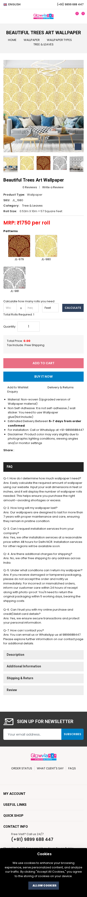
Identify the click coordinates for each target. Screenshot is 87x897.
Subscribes (72, 734)
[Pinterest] (37, 777)
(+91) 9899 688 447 (32, 839)
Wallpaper (32, 40)
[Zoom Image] (78, 146)
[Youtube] (62, 777)
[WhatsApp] (69, 777)
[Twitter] (28, 777)
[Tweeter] (24, 450)
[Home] (43, 16)
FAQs (72, 768)
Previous (4, 164)
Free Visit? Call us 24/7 (27, 834)
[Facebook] (18, 450)
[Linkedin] (29, 450)
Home (12, 40)
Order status (21, 768)
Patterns (10, 231)
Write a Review (53, 187)
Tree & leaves (43, 44)
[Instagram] (54, 777)
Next (83, 164)
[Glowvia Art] (43, 757)
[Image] (10, 164)
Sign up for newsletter (45, 721)
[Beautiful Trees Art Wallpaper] (27, 163)
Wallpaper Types (59, 40)
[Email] (34, 450)
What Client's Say (50, 768)
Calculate (73, 308)
